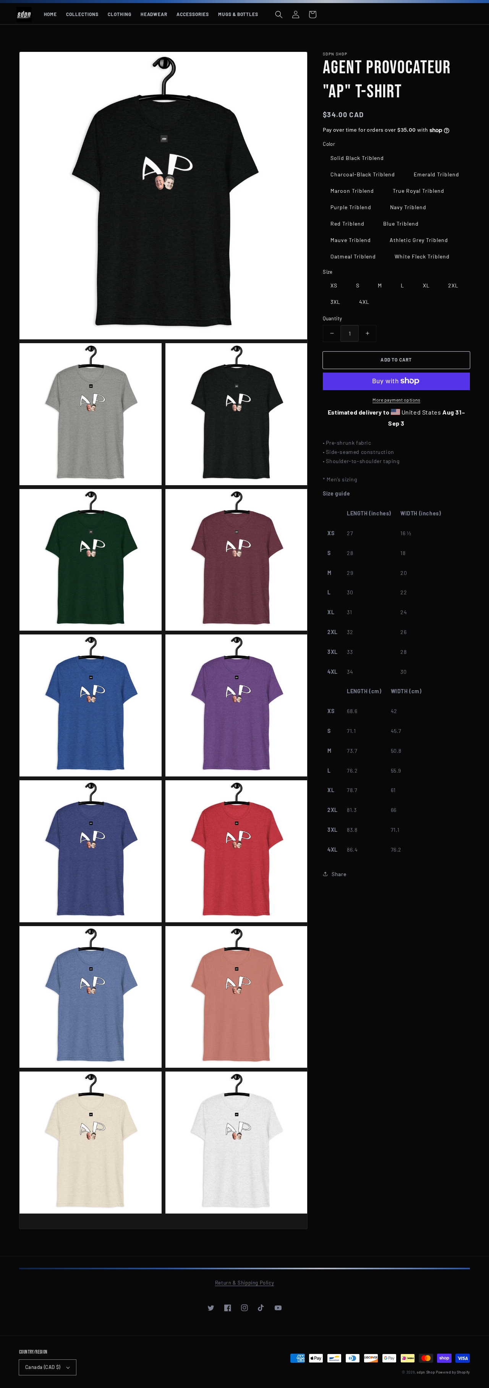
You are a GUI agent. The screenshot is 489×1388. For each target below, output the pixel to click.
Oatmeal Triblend (353, 256)
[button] (278, 14)
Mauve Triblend (350, 239)
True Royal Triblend (418, 190)
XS (333, 285)
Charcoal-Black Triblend (362, 174)
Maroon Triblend (352, 190)
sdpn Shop (426, 1372)
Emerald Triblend (436, 174)
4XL (364, 302)
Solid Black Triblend (357, 157)
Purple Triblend (350, 206)
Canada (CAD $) (42, 1367)
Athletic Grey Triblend (419, 239)
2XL (453, 285)
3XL (335, 302)
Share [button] (339, 873)
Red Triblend (347, 223)
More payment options (396, 399)
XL (426, 285)
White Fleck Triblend (422, 256)
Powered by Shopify (453, 1372)
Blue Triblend (401, 223)
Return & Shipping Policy (244, 1283)
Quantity (332, 318)
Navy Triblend (408, 206)
